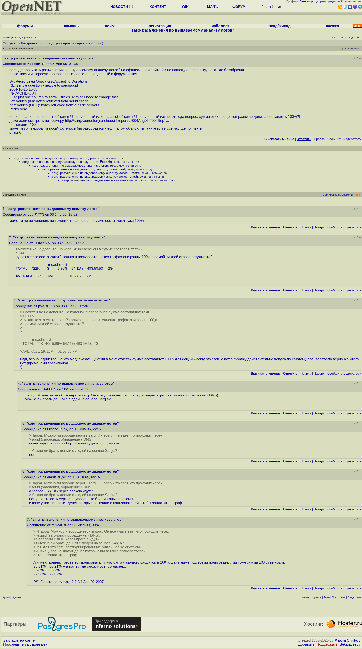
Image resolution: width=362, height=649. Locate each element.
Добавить (306, 644)
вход (315, 1)
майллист (220, 26)
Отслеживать (352, 48)
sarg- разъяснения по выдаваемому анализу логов (50, 158)
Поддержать (327, 644)
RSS (357, 194)
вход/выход (280, 26)
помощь (71, 26)
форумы (25, 26)
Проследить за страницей (25, 644)
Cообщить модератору (344, 139)
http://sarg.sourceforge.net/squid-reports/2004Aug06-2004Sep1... (117, 121)
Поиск (266, 7)
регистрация (328, 1)
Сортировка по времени (338, 194)
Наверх (319, 227)
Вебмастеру (350, 644)
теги (276, 7)
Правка (319, 139)
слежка (332, 26)
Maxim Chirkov (347, 640)
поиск (110, 26)
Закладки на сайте (19, 640)
